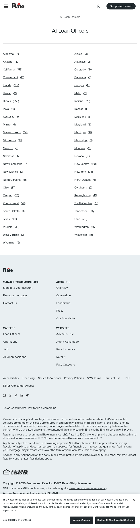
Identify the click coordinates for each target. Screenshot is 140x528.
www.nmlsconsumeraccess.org (88, 488)
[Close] (134, 500)
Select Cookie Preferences (17, 520)
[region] (70, 511)
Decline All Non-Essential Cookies (115, 520)
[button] (5, 6)
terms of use (123, 506)
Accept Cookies (81, 520)
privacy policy (104, 506)
